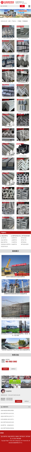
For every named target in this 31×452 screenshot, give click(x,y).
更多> (29, 406)
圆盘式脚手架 (4, 242)
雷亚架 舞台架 (4, 246)
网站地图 (19, 438)
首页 (9, 21)
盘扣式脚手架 (4, 436)
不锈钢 (19, 21)
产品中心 (14, 21)
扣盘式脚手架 (4, 240)
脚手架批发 (23, 242)
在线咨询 (5, 369)
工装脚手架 (14, 242)
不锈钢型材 (25, 21)
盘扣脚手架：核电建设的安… (8, 425)
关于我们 (14, 438)
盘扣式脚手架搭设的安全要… (8, 422)
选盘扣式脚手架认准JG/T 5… (8, 416)
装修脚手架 (14, 244)
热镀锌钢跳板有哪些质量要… (8, 410)
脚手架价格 (23, 237)
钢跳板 (17, 436)
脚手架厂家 (23, 240)
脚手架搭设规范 (25, 244)
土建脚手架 (14, 240)
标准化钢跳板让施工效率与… (8, 419)
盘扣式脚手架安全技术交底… (8, 413)
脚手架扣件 (22, 436)
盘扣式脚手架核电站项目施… (8, 428)
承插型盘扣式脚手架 (6, 244)
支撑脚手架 (14, 237)
